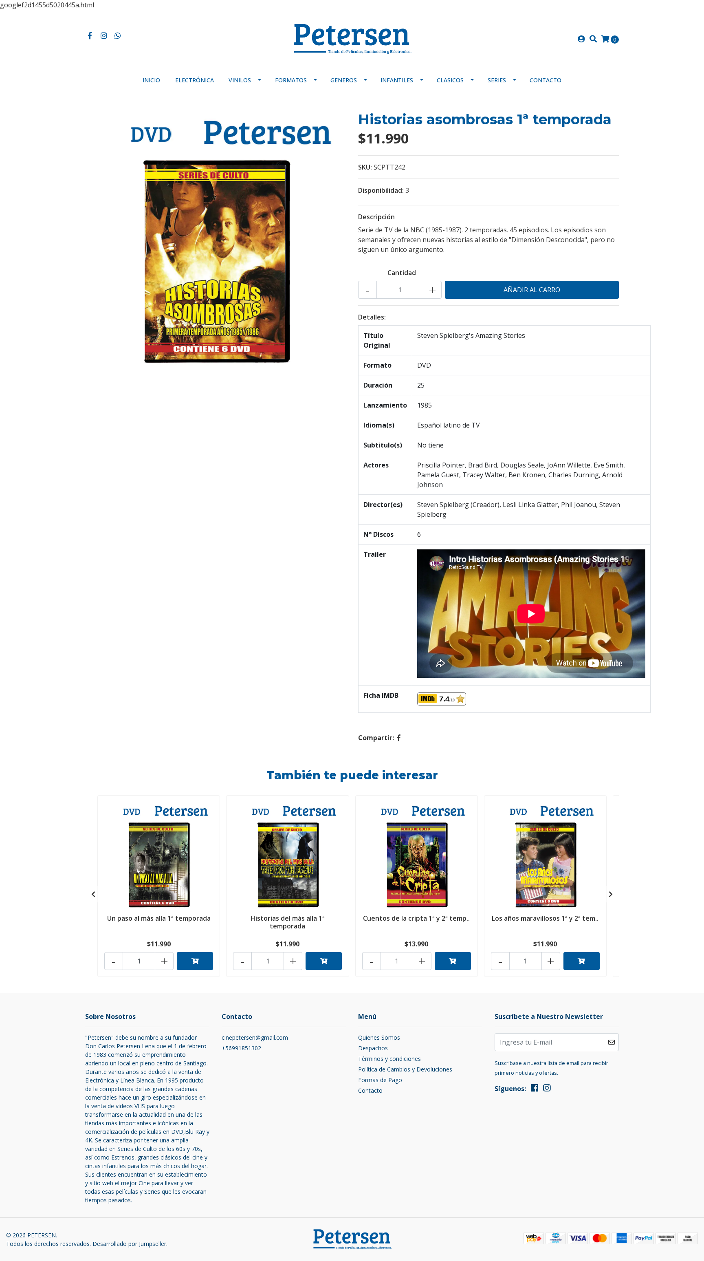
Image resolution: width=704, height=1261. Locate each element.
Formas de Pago (380, 1080)
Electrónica (194, 80)
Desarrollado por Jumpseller (129, 1244)
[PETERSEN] (352, 38)
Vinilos (240, 80)
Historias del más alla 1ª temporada (288, 922)
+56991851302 (241, 1048)
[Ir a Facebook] (90, 35)
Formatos (291, 80)
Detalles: (372, 317)
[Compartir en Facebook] (398, 737)
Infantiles (397, 80)
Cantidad (401, 272)
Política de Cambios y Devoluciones (405, 1069)
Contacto (545, 80)
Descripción (376, 216)
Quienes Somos (379, 1037)
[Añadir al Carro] (195, 961)
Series (497, 80)
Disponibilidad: (381, 190)
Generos (343, 80)
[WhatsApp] (118, 35)
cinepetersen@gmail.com (255, 1037)
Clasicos (450, 80)
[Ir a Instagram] (104, 35)
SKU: (365, 167)
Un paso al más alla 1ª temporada (159, 918)
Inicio (151, 80)
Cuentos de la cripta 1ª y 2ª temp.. (416, 918)
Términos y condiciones (389, 1059)
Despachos (373, 1048)
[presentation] (93, 894)
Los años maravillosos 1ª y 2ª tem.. (545, 918)
